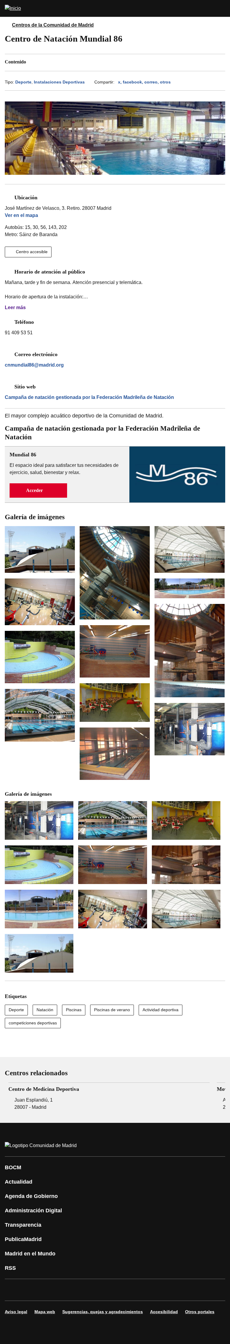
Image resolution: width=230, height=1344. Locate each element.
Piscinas (73, 1009)
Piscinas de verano (112, 1009)
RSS (10, 1268)
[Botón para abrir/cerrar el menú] (221, 8)
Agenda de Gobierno (31, 1196)
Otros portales (199, 1311)
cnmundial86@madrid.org (34, 364)
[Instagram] (31, 1289)
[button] (38, 490)
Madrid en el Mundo (30, 1254)
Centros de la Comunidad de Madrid (53, 25)
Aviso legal (16, 1311)
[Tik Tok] (121, 1289)
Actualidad (18, 1182)
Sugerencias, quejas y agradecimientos (102, 1311)
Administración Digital (33, 1211)
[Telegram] (157, 1289)
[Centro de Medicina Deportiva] (109, 1097)
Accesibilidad (164, 1311)
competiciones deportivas (33, 1022)
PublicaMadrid (23, 1239)
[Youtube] (67, 1289)
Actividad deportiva (160, 1009)
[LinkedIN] (85, 1289)
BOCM (13, 1167)
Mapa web (44, 1311)
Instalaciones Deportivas (59, 82)
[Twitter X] (49, 1289)
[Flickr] (139, 1289)
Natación (45, 1009)
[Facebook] (13, 1289)
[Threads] (175, 1289)
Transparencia (23, 1225)
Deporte (23, 82)
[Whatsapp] (103, 1289)
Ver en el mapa (21, 215)
